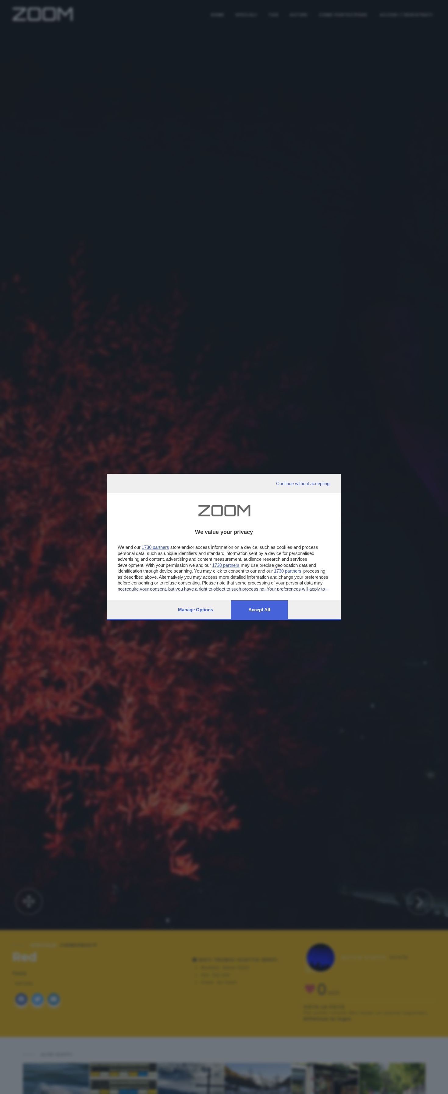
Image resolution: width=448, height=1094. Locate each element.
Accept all (259, 609)
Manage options (195, 609)
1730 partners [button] (155, 547)
